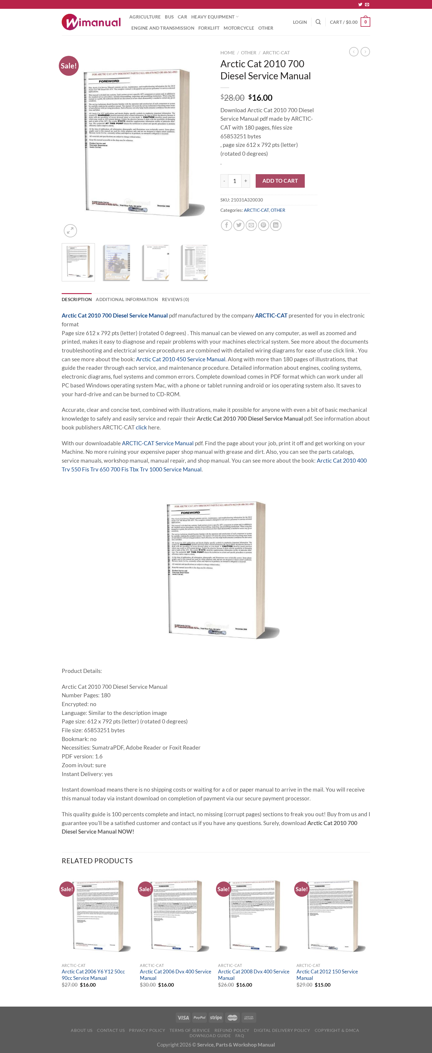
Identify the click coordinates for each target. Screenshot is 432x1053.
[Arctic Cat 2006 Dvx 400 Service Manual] (176, 916)
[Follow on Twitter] (360, 4)
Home (227, 52)
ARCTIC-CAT (276, 52)
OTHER (266, 28)
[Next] (201, 143)
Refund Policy (232, 1030)
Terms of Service (190, 1030)
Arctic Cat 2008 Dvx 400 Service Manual (253, 975)
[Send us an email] (367, 4)
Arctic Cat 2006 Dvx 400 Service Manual (175, 975)
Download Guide (210, 1035)
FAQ (239, 1035)
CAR (182, 16)
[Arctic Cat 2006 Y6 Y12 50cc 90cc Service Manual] (98, 916)
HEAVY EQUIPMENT (213, 16)
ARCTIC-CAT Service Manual (158, 443)
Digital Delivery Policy (282, 1030)
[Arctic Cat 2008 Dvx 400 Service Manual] (254, 916)
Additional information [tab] (127, 299)
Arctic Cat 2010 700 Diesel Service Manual (115, 315)
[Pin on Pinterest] (263, 225)
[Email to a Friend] (251, 225)
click (141, 427)
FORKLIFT (209, 28)
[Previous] (72, 143)
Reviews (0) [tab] (175, 299)
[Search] (318, 22)
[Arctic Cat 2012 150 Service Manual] (333, 916)
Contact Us (111, 1030)
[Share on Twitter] (239, 225)
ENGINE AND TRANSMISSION (162, 28)
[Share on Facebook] (226, 225)
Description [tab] (77, 299)
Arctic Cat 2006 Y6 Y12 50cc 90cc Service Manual (93, 975)
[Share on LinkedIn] (275, 225)
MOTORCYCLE (239, 28)
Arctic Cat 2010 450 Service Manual (180, 359)
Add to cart (280, 180)
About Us (82, 1030)
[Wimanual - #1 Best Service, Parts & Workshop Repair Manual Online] (91, 22)
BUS (169, 16)
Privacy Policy (147, 1030)
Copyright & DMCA (337, 1030)
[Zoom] (70, 230)
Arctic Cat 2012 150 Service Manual (327, 975)
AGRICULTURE (145, 16)
